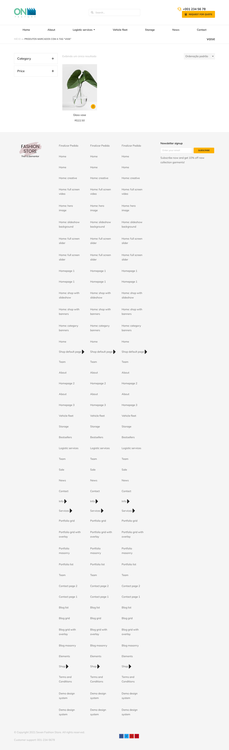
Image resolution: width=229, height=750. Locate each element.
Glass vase (79, 115)
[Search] (92, 12)
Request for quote (200, 14)
